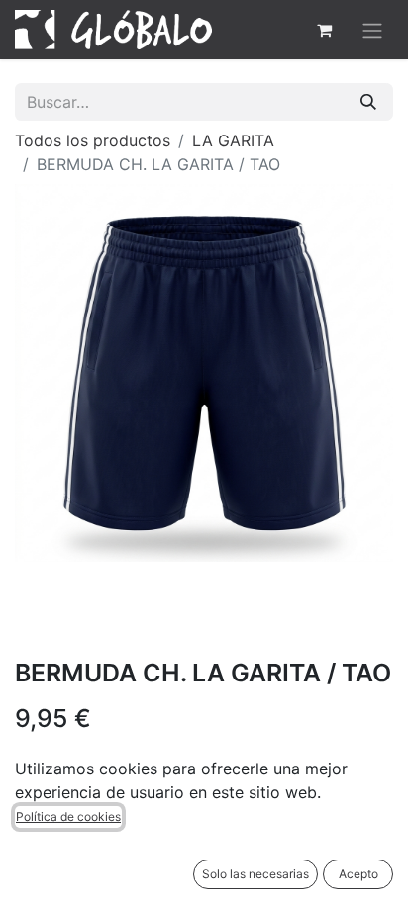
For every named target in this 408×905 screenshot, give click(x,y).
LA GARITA (233, 140)
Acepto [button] (358, 873)
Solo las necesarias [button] (255, 873)
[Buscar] (368, 102)
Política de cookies (68, 816)
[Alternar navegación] (372, 29)
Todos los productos (92, 140)
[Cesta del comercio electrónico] (324, 29)
